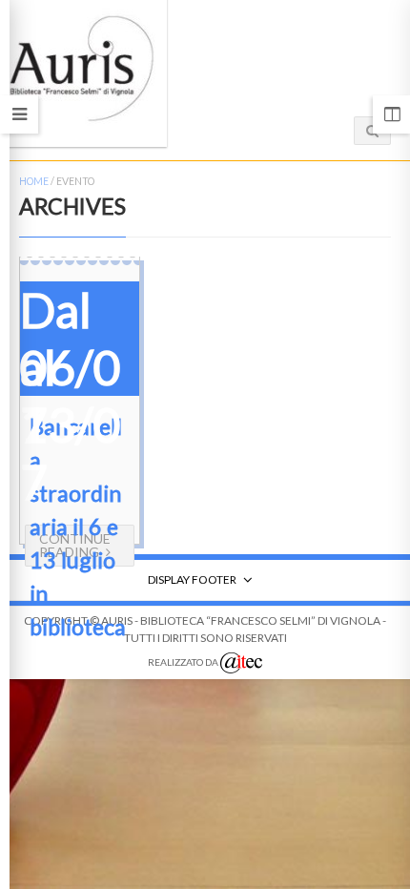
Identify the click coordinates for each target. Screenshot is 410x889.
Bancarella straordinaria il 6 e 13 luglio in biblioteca (78, 526)
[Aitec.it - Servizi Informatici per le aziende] (241, 662)
